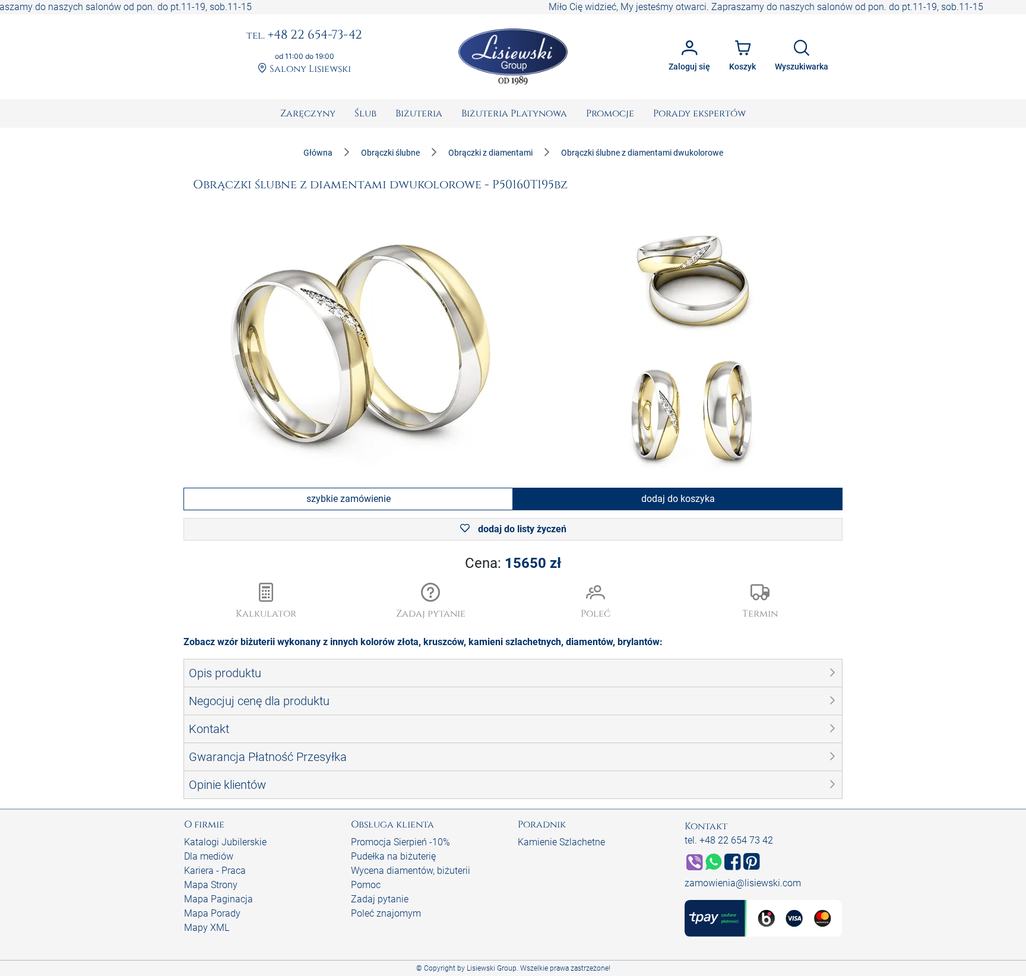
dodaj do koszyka (678, 498)
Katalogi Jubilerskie (225, 842)
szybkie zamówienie (348, 498)
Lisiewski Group (492, 968)
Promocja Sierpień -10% (400, 842)
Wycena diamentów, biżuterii (410, 870)
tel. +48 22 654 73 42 (729, 840)
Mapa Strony (211, 884)
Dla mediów (208, 856)
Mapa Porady (212, 913)
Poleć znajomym (386, 913)
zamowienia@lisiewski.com (743, 883)
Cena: (513, 563)
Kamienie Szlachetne (561, 842)
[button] (431, 602)
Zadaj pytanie (379, 899)
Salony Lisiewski (309, 69)
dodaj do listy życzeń (521, 529)
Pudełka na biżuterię (393, 856)
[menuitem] (308, 113)
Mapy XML (206, 927)
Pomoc (366, 884)
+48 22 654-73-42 (304, 35)
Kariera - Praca (215, 870)
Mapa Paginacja (218, 899)
